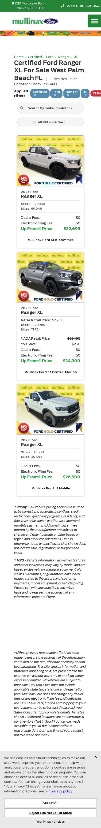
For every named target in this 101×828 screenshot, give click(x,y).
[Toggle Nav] (94, 21)
